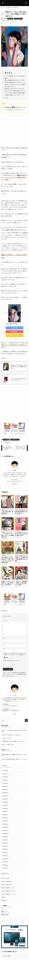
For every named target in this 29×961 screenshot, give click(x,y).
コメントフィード (5, 913)
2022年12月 (5, 827)
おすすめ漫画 (10, 18)
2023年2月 (5, 821)
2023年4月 (5, 814)
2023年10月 (5, 796)
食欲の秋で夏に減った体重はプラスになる (12, 754)
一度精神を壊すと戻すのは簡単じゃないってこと (13, 741)
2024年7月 (5, 786)
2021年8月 (5, 865)
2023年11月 (5, 792)
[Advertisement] (14, 129)
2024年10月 (5, 777)
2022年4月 (5, 846)
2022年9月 (5, 836)
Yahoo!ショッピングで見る (14, 335)
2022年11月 (5, 830)
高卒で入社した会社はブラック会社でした (11, 735)
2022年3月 (5, 849)
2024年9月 (5, 780)
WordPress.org (4, 915)
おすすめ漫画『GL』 (8, 884)
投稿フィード (4, 911)
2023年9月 (5, 799)
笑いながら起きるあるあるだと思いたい (11, 759)
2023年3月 (5, 818)
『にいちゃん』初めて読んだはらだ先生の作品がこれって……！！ (18, 379)
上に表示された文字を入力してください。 (12, 660)
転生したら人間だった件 (7, 744)
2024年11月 (5, 774)
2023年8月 (5, 802)
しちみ (14, 470)
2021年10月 (5, 858)
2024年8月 (5, 783)
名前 (4, 638)
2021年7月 (5, 868)
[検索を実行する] (26, 720)
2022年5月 (5, 843)
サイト (4, 648)
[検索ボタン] (26, 3)
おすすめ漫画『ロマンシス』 (10, 894)
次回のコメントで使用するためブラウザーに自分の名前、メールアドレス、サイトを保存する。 (15, 654)
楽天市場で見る (14, 331)
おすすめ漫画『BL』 (18, 18)
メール (4, 643)
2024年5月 (5, 789)
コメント (5, 620)
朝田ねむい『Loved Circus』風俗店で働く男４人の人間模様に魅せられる (18, 366)
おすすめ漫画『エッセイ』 (9, 887)
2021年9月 (5, 862)
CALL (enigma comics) (12, 324)
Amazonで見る (14, 327)
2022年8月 (5, 840)
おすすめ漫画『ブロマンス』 (10, 891)
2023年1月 (5, 824)
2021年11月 (5, 855)
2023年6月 (5, 808)
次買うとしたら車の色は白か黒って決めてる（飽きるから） (14, 731)
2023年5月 (5, 811)
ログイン (3, 909)
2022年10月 (5, 833)
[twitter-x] (16, 484)
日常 (4, 897)
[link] (13, 484)
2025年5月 (5, 770)
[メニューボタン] (3, 3)
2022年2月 (5, 852)
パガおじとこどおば (6, 738)
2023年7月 (5, 805)
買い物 (4, 900)
